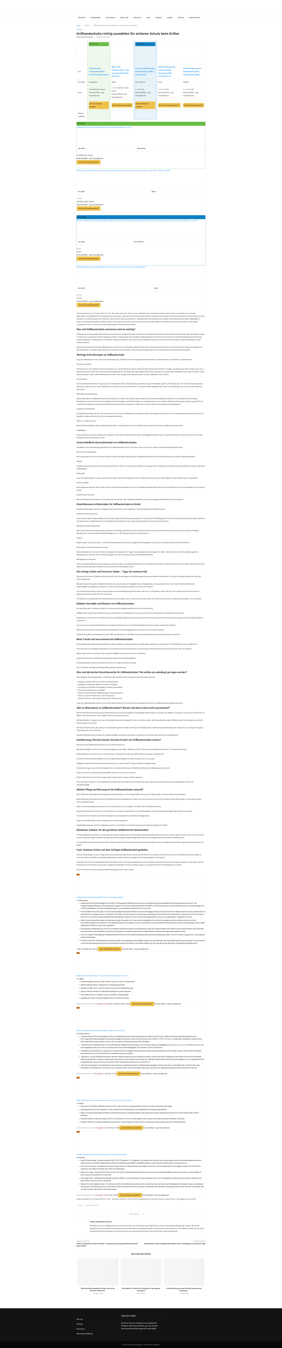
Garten (181, 18)
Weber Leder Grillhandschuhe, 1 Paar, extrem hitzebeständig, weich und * (102, 976)
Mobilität (124, 18)
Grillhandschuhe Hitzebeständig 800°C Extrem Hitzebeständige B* (100, 897)
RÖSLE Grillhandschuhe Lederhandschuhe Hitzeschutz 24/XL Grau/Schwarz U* (105, 1100)
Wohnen (81, 18)
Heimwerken (95, 18)
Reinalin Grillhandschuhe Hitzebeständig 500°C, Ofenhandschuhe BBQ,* (102, 1154)
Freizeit (158, 18)
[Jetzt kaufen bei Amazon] (93, 878)
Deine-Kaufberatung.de (85, 37)
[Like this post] (146, 1214)
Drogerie (137, 18)
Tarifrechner (194, 18)
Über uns (80, 1319)
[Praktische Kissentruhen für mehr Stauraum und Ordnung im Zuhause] (184, 1272)
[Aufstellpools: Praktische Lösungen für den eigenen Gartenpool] (141, 1272)
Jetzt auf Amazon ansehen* (95, 105)
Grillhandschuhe (92, 1205)
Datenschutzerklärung (85, 1334)
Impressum (81, 1329)
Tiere (148, 18)
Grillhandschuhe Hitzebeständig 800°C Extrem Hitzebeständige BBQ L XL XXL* (104, 127)
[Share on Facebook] (149, 1214)
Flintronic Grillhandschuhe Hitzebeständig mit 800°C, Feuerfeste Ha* (101, 1030)
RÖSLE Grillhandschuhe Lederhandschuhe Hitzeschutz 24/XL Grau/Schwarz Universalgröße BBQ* (111, 267)
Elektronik (110, 18)
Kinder (170, 18)
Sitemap (80, 1324)
